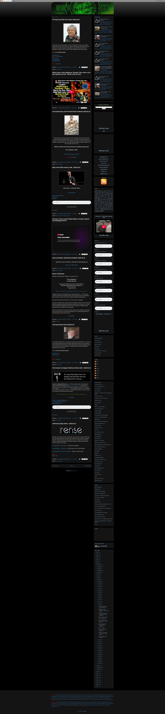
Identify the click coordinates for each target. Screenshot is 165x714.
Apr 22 (99, 592)
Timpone (57, 164)
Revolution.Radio (56, 60)
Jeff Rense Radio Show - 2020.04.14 (64, 423)
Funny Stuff (97, 346)
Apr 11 (99, 645)
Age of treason (97, 390)
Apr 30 (99, 581)
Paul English (100, 204)
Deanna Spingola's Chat (103, 159)
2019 (97, 671)
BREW (109, 190)
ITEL (96, 198)
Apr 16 (99, 603)
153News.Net (55, 58)
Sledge (109, 206)
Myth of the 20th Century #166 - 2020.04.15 (66, 167)
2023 (97, 558)
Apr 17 (99, 601)
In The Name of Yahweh (64, 388)
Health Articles (97, 489)
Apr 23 (99, 590)
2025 (97, 554)
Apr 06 (99, 654)
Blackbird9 (103, 192)
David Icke (103, 193)
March (98, 665)
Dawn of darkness (58, 274)
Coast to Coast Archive (99, 408)
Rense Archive (55, 354)
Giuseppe (97, 197)
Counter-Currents (98, 410)
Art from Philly (98, 402)
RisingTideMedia (103, 169)
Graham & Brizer (106, 197)
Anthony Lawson (98, 400)
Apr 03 (99, 659)
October (99, 568)
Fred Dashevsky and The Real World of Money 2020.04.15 (71, 111)
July (98, 574)
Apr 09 (99, 648)
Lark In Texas (103, 200)
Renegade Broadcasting (99, 457)
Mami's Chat (104, 173)
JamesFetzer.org (55, 55)
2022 (97, 559)
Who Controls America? (99, 478)
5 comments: (74, 67)
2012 (97, 684)
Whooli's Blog (97, 355)
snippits (108, 209)
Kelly (96, 200)
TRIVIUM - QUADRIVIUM (100, 493)
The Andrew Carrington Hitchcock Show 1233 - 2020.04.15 (71, 368)
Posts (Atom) (74, 470)
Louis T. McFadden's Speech (100, 506)
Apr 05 (99, 656)
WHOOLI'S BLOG (98, 480)
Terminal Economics (98, 338)
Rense (57, 461)
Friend (96, 195)
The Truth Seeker (98, 470)
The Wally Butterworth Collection (101, 512)
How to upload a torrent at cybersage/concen (103, 508)
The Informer (97, 499)
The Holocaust (97, 465)
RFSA (111, 204)
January (98, 669)
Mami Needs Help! (98, 487)
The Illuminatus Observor (99, 468)
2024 (97, 556)
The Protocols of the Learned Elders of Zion (103, 504)
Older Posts (88, 465)
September (99, 570)
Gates (109, 195)
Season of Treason (98, 510)
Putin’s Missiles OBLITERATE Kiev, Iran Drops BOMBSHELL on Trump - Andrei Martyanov (106, 67)
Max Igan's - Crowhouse (99, 440)
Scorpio (97, 368)
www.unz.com (97, 340)
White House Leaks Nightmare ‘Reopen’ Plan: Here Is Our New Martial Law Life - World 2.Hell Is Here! (71, 73)
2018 (97, 673)
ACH (56, 420)
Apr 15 (99, 604)
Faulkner (57, 270)
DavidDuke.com (55, 353)
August (98, 572)
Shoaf (104, 206)
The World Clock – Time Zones (101, 350)
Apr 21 (99, 594)
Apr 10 (99, 647)
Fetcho (102, 194)
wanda (97, 375)
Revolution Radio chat (103, 167)
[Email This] (82, 67)
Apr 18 (99, 599)
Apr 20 (99, 595)
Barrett (96, 192)
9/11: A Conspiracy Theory (100, 386)
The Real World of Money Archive (71, 154)
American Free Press (98, 396)
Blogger (85, 711)
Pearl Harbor (97, 451)
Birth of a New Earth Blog (100, 406)
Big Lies (96, 404)
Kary (110, 199)
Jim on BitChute (56, 59)
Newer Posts (55, 465)
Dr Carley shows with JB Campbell (101, 415)
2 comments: (75, 459)
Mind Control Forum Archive (100, 442)
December (99, 565)
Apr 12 (99, 643)
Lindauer (109, 200)
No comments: (75, 162)
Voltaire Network (98, 474)
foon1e (97, 373)
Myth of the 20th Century (58, 195)
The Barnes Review (98, 463)
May (98, 577)
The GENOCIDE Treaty (99, 514)
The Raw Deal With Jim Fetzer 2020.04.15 (66, 19)
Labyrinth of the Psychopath (100, 491)
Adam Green (103, 190)
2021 (97, 561)
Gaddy (103, 195)
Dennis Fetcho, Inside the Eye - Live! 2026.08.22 (106, 36)
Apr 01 (99, 663)
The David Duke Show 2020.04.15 (63, 324)
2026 (97, 552)
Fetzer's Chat (103, 163)
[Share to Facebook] (85, 67)
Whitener (109, 208)
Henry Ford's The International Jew (101, 421)
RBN (106, 204)
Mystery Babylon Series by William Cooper (103, 444)
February (99, 667)
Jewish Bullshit (110, 198)
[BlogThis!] (83, 67)
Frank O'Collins (98, 501)
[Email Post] (79, 67)
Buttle (97, 193)
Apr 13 (99, 641)
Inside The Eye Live (98, 427)
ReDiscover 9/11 (98, 455)
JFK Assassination (98, 434)
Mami (97, 363)
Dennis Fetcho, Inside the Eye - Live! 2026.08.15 (106, 85)
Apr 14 (99, 639)
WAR (96, 476)
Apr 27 (99, 584)
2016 (97, 677)
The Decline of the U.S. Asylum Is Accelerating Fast (106, 27)
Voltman (102, 208)
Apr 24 (99, 588)
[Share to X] (84, 67)
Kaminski (57, 321)
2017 (97, 675)
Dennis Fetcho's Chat (104, 161)
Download (58, 63)
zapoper (58, 67)
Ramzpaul (96, 453)
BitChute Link (104, 128)
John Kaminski (97, 438)
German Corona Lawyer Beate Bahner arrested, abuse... (102, 621)
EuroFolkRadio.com (56, 403)
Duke (57, 364)
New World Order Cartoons (100, 446)
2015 (97, 679)
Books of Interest (98, 344)
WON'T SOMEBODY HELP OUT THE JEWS (105, 92)
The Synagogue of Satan (75, 385)
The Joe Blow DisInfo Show (100, 516)
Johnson (98, 199)
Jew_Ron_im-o (103, 198)
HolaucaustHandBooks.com (100, 423)
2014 (97, 680)
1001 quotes (97, 348)
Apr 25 (99, 586)
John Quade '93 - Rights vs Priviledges (102, 495)
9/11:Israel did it (98, 388)
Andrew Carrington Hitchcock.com (60, 400)
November (99, 566)
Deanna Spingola (98, 413)
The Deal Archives (57, 56)
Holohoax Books (98, 425)
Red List (102, 205)
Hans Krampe (97, 419)
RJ (97, 205)
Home (71, 465)
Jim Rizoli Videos (98, 436)
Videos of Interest (98, 352)
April (98, 579)
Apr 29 (99, 583)
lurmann (96, 209)
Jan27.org (96, 429)
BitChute (54, 198)
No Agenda (110, 203)
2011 (97, 686)
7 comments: (74, 319)
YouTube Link (103, 235)
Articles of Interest (98, 342)
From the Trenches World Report (101, 417)
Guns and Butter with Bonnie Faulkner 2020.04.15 (68, 258)
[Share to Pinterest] (87, 67)
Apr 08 (99, 650)
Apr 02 (99, 661)
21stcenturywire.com (98, 384)
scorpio (102, 209)
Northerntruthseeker (98, 448)
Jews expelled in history (99, 432)
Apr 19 (99, 597)
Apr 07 (99, 652)
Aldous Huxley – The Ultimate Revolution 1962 (103, 518)
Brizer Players (110, 192)
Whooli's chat (103, 171)
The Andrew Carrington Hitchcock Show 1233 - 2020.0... (103, 633)
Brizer (58, 107)
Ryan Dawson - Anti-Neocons (100, 459)
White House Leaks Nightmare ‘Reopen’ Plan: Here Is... (103, 610)
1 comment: (74, 213)
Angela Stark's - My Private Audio (101, 398)
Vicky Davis (97, 472)
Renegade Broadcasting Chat (103, 165)
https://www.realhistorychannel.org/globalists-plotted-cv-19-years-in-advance (71, 291)
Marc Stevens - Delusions (99, 497)
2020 (97, 563)
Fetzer (57, 69)
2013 (97, 682)
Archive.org (55, 197)
